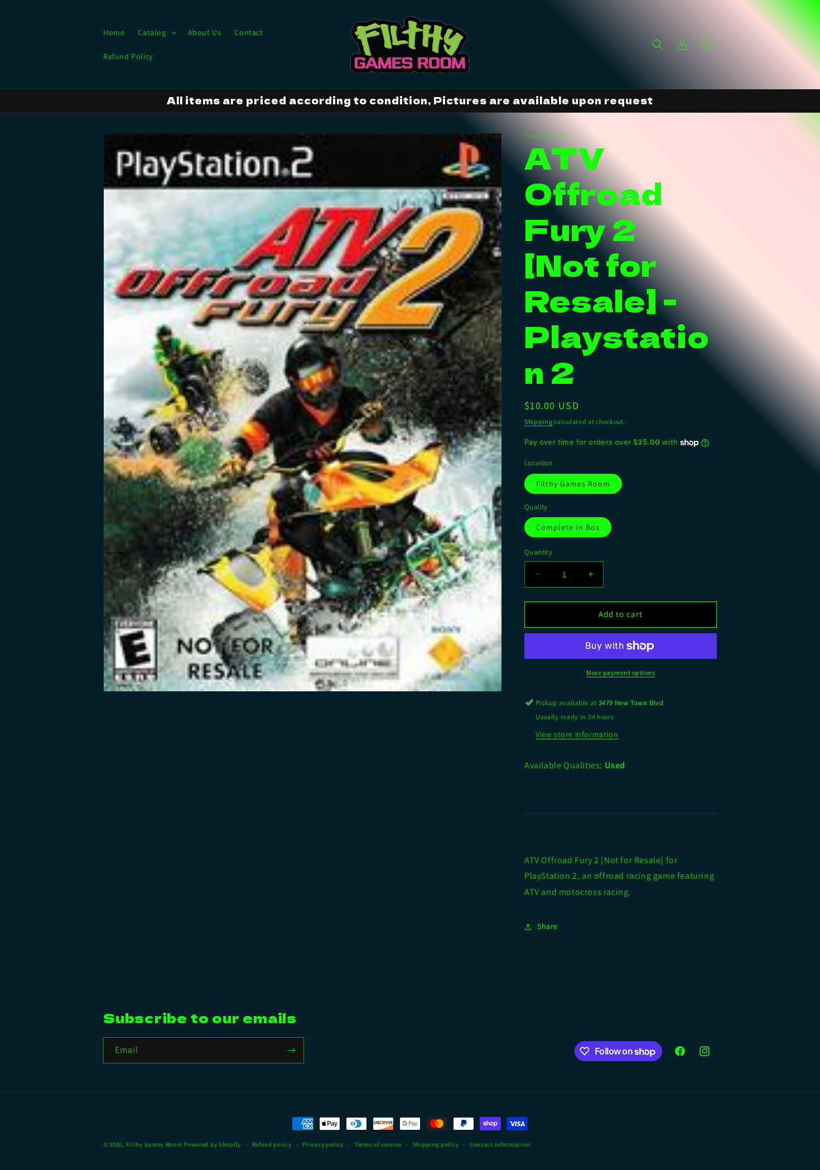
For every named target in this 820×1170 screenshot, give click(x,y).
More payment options (620, 672)
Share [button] (547, 926)
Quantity (538, 552)
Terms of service (378, 1144)
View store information (577, 734)
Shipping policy (436, 1144)
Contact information (500, 1144)
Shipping (538, 421)
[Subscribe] (291, 1050)
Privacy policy (323, 1144)
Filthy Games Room (573, 484)
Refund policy (272, 1144)
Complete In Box (568, 527)
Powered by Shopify (212, 1144)
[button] (156, 32)
